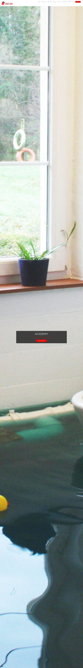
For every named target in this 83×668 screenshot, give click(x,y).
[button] (2, 666)
